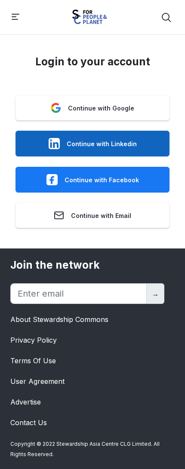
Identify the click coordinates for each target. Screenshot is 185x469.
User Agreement (37, 381)
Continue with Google (101, 108)
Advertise (25, 402)
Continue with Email (101, 215)
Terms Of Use (33, 360)
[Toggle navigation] (15, 17)
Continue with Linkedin (102, 143)
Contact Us (28, 422)
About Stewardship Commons (59, 319)
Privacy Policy (33, 340)
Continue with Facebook (102, 180)
